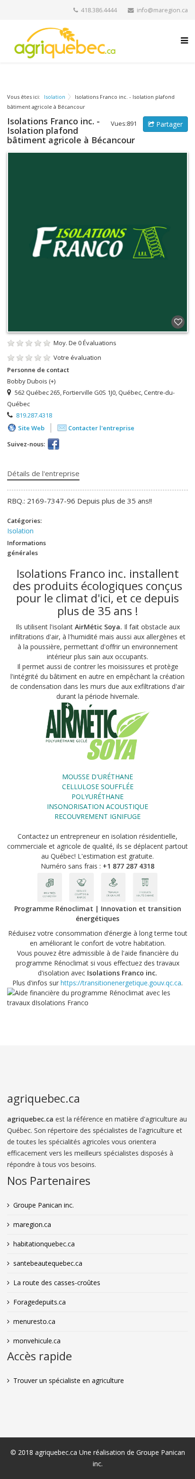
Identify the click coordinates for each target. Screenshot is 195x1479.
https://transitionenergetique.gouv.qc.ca (121, 982)
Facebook (53, 444)
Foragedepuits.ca (39, 1301)
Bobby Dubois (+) (31, 381)
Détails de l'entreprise (43, 473)
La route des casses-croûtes (56, 1282)
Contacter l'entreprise (101, 428)
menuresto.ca (34, 1321)
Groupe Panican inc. (43, 1205)
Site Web (31, 428)
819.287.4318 (34, 415)
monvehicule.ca (37, 1340)
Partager (168, 124)
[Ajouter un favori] (178, 322)
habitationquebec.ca (44, 1243)
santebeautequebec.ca (47, 1263)
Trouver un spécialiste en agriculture (68, 1380)
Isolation (54, 96)
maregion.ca (32, 1224)
